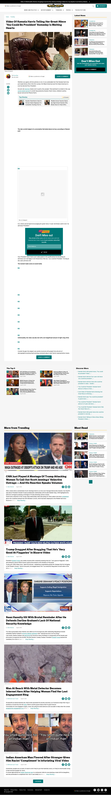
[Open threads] (102, 790)
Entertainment (46, 10)
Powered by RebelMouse (101, 792)
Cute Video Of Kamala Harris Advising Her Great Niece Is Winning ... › (90, 392)
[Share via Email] (8, 93)
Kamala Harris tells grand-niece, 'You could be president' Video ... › (90, 372)
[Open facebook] (95, 790)
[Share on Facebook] (8, 87)
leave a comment (62, 76)
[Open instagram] (105, 790)
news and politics (30, 10)
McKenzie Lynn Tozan (13, 698)
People (68, 10)
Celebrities (92, 21)
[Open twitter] (98, 790)
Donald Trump (93, 443)
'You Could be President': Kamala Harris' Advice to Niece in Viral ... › (89, 387)
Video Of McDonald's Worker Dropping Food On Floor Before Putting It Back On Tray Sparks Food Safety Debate (54, 1)
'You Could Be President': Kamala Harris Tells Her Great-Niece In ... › (91, 408)
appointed (28, 635)
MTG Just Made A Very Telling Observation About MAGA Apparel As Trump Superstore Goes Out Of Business (97, 475)
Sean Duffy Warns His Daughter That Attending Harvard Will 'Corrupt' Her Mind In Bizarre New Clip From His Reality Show (97, 54)
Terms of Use (22, 790)
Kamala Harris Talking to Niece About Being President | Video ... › (90, 418)
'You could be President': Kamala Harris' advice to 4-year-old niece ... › (89, 403)
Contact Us (47, 790)
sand (25, 704)
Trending (59, 10)
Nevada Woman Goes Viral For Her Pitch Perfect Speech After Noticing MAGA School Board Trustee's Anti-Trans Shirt (28, 392)
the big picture (80, 10)
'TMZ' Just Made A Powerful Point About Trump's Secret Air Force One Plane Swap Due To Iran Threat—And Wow (97, 456)
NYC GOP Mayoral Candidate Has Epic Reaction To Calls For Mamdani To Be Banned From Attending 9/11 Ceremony (28, 373)
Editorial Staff (38, 790)
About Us (6, 790)
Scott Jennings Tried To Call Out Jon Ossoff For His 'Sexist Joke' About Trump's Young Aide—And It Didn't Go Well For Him (97, 466)
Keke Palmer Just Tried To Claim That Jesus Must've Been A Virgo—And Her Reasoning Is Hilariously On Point (96, 25)
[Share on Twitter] (8, 90)
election (27, 89)
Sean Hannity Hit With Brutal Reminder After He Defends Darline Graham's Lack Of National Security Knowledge (36, 620)
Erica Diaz (15, 75)
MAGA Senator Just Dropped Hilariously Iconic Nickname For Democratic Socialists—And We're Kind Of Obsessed (96, 438)
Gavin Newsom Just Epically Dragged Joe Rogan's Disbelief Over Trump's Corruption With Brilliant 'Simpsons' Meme (97, 447)
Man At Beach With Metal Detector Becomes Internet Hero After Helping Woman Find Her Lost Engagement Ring (37, 691)
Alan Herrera (11, 486)
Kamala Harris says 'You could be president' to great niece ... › (90, 398)
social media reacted (24, 91)
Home (7, 16)
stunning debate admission (29, 633)
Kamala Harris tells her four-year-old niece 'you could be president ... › (90, 377)
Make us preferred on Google (14, 6)
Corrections (30, 790)
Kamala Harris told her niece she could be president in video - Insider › (90, 382)
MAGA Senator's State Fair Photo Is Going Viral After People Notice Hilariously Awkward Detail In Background (28, 382)
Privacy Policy (13, 790)
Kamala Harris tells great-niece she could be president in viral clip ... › (91, 413)
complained (65, 496)
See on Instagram (23, 220)
